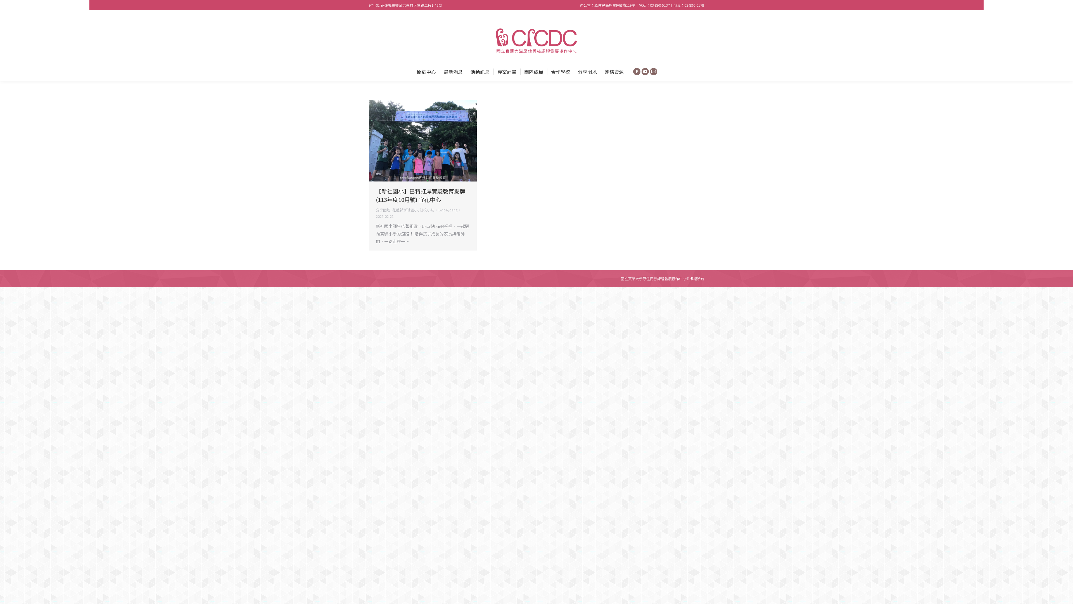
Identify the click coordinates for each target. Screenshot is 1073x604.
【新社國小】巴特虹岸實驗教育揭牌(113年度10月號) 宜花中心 (420, 195)
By (447, 210)
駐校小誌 (427, 210)
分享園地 (383, 210)
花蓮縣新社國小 (405, 210)
